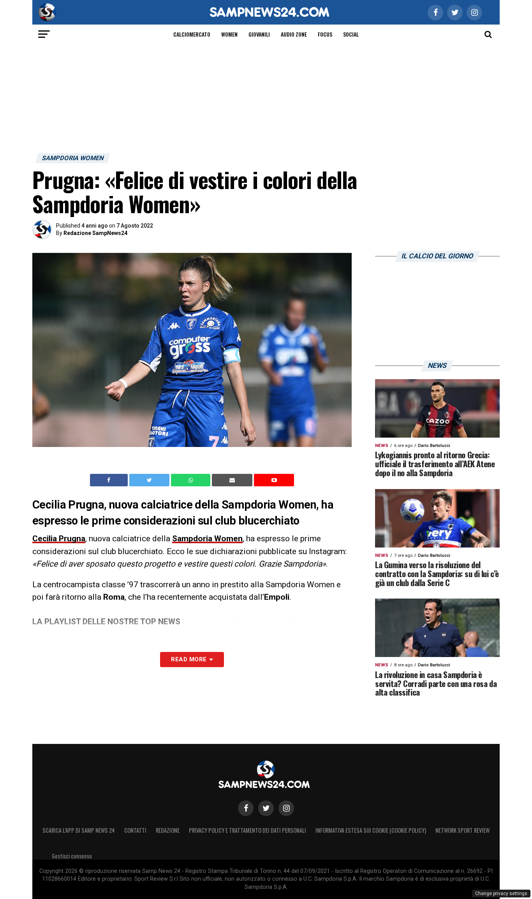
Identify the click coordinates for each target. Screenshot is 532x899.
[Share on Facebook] (110, 480)
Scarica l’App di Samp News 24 (78, 830)
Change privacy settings (501, 893)
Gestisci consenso (72, 856)
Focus (325, 34)
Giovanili (259, 34)
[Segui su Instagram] (286, 808)
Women (229, 34)
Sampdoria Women (207, 538)
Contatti (135, 830)
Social (351, 34)
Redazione (168, 830)
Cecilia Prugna (58, 538)
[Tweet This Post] (150, 480)
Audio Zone (294, 34)
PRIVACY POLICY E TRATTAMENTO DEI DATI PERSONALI (247, 830)
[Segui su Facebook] (246, 808)
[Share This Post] (191, 480)
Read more (188, 659)
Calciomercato (191, 34)
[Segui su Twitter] (266, 808)
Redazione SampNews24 (95, 233)
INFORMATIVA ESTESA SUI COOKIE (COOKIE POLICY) (370, 830)
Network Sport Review (462, 830)
